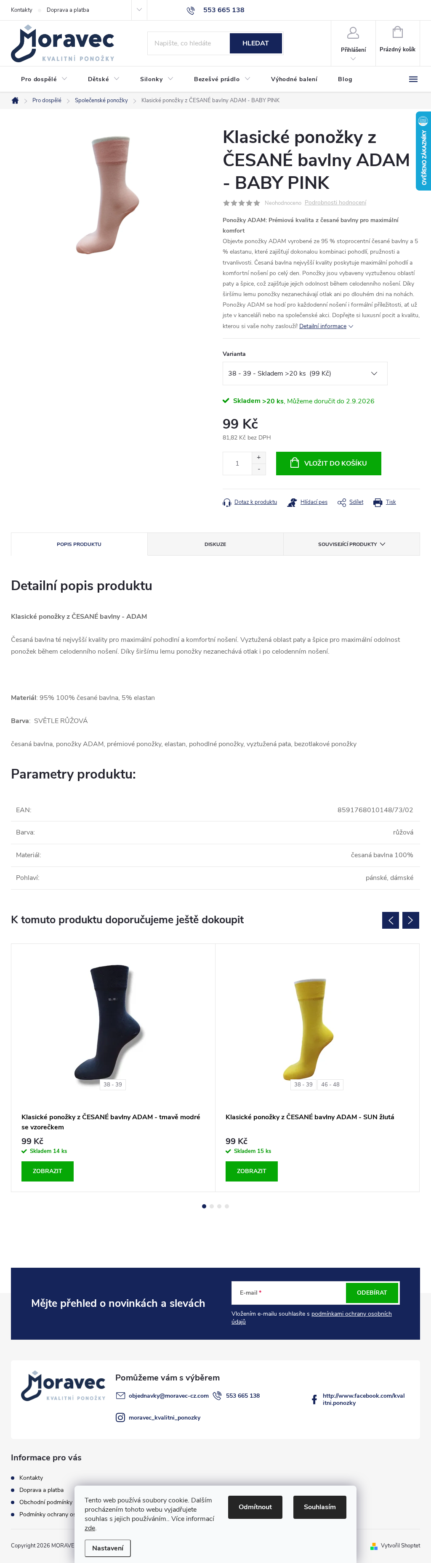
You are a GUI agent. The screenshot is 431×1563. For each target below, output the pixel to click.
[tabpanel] (113, 1068)
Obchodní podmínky (45, 1502)
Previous (390, 920)
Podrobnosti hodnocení (335, 203)
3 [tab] (219, 1206)
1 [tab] (204, 1206)
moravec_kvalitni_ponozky (164, 1418)
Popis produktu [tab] (79, 544)
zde (90, 1528)
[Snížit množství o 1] (259, 469)
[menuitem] (44, 79)
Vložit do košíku (335, 463)
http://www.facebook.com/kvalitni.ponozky (364, 1399)
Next (410, 920)
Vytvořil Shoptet (400, 1546)
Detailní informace (322, 326)
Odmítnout (255, 1507)
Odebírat (372, 1293)
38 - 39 (113, 1085)
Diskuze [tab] (215, 544)
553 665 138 (243, 1396)
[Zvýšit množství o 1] (259, 458)
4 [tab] (227, 1206)
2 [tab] (212, 1206)
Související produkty (347, 544)
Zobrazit (47, 1171)
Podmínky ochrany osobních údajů (64, 1514)
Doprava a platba (68, 10)
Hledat (255, 43)
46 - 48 (330, 1085)
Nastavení (107, 1548)
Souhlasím (320, 1507)
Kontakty (21, 10)
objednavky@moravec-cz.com (169, 1396)
